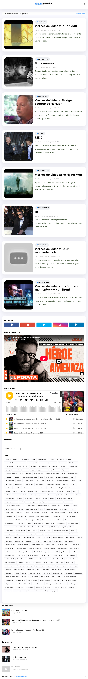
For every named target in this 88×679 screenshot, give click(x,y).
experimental (16, 495)
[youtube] (27, 325)
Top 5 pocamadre (18, 657)
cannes (21, 509)
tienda (44, 591)
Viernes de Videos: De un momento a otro (52, 250)
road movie (37, 541)
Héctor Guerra (9, 512)
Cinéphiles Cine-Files (47, 491)
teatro (23, 591)
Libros (71, 527)
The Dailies (65, 470)
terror (38, 591)
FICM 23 (59, 534)
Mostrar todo (80, 13)
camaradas (43, 463)
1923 (24, 495)
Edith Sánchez (52, 488)
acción (75, 505)
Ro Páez (79, 537)
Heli (37, 212)
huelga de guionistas (59, 587)
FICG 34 (7, 495)
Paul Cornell (35, 576)
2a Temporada (9, 498)
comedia (33, 466)
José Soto (8, 569)
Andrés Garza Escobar (42, 516)
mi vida (25, 470)
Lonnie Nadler (9, 530)
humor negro (49, 477)
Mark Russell (58, 520)
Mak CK (17, 573)
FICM (21, 473)
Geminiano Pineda (71, 559)
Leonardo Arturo (56, 569)
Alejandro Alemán (33, 491)
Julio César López (19, 569)
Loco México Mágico (19, 610)
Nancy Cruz (68, 573)
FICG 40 (60, 495)
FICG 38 (38, 498)
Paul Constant (70, 537)
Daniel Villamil (20, 527)
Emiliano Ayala (9, 559)
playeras (16, 591)
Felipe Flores (31, 527)
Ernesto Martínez (45, 559)
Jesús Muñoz (50, 566)
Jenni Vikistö (40, 566)
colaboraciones (20, 523)
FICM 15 (59, 502)
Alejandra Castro (32, 530)
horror (42, 480)
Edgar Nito (40, 534)
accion (40, 133)
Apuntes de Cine (75, 544)
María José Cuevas (34, 573)
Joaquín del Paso (62, 566)
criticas (51, 459)
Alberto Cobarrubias (37, 544)
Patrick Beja (25, 576)
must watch (60, 459)
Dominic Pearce (33, 555)
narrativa (8, 591)
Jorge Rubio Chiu (42, 470)
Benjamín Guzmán (49, 548)
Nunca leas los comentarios (65, 498)
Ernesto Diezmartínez (62, 480)
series (29, 523)
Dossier (68, 491)
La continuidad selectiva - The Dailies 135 (27, 630)
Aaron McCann (69, 541)
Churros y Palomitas (20, 676)
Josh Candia (17, 537)
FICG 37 (73, 509)
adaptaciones (43, 59)
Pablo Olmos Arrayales (12, 576)
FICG (36, 463)
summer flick (16, 470)
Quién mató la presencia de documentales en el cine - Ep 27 (35, 620)
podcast (68, 459)
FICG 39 (45, 498)
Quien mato (8, 484)
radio (41, 509)
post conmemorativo (62, 477)
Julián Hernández (29, 537)
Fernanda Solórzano (71, 534)
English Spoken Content (53, 484)
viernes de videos (10, 463)
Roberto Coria (9, 580)
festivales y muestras (11, 459)
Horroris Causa (48, 562)
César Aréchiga (9, 555)
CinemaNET (20, 534)
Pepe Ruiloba (45, 576)
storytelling (47, 541)
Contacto (83, 676)
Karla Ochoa (45, 569)
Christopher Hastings (40, 552)
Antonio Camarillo (43, 505)
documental (42, 96)
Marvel (24, 573)
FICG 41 (52, 498)
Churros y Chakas (73, 523)
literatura (29, 541)
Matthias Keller (57, 573)
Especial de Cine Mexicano (58, 512)
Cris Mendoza (73, 463)
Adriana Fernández (39, 488)
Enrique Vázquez (47, 520)
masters (28, 473)
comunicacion (22, 516)
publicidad (43, 502)
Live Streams (25, 459)
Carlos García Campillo (61, 530)
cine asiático (9, 523)
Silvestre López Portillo (69, 580)
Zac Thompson (73, 584)
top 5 (41, 477)
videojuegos (52, 591)
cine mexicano (43, 208)
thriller (74, 480)
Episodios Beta (21, 559)
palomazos (53, 463)
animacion (42, 22)
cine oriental (68, 502)
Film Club (54, 527)
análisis (31, 495)
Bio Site (75, 676)
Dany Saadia (63, 488)
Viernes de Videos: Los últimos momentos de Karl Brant (56, 288)
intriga (19, 480)
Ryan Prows (56, 580)
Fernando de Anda (58, 559)
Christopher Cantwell (25, 552)
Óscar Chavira (31, 505)
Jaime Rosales (28, 480)
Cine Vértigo (39, 484)
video (33, 459)
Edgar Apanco (29, 498)
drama (30, 463)
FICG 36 (78, 495)
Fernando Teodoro (43, 527)
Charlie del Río (61, 523)
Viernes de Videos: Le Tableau (56, 26)
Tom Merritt (68, 520)
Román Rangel (54, 470)
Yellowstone (29, 484)
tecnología (50, 480)
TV (23, 505)
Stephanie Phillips (10, 584)
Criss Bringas (30, 520)
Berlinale (19, 498)
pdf (80, 480)
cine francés (19, 587)
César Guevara (21, 555)
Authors (42, 530)
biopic (77, 520)
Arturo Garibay (9, 548)
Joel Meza (8, 537)
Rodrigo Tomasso (45, 580)
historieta (48, 587)
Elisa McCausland (70, 555)
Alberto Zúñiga (50, 544)
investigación (19, 541)
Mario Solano (66, 505)
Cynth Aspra (64, 552)
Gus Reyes (21, 562)
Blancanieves (44, 63)
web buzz (8, 477)
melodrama (72, 587)
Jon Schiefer (73, 566)
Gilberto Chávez (10, 562)
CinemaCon (51, 495)
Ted (20, 584)
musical (44, 512)
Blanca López (56, 505)
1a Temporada (69, 495)
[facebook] (11, 325)
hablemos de (35, 512)
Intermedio (15, 667)
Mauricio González (70, 516)
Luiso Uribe (8, 573)
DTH (38, 520)
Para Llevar (21, 463)
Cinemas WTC (54, 552)
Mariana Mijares (57, 516)
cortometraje (43, 170)
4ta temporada (9, 480)
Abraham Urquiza (23, 544)
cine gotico (29, 587)
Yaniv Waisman (61, 584)
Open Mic (65, 484)
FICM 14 (23, 491)
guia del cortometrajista (12, 505)
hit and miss (53, 466)
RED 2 (38, 137)
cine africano (9, 587)
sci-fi (72, 477)
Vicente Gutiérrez (38, 584)
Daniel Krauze (9, 527)
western (31, 516)
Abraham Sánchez (51, 509)
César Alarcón (75, 552)
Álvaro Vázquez (38, 523)
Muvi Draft (17, 477)
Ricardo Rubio (20, 530)
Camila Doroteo (74, 548)
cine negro (39, 587)
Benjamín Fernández (35, 548)
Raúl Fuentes (20, 520)
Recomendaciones (10, 509)
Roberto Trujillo (20, 580)
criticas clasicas (38, 473)
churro (63, 473)
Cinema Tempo (9, 534)
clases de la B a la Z (11, 502)
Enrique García (50, 534)
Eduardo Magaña (45, 555)
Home (69, 676)
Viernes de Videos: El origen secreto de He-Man (54, 102)
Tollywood (27, 584)
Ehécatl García (57, 555)
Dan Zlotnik (30, 534)
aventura (8, 488)
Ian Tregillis (63, 527)
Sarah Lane (8, 541)
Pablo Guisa (78, 573)
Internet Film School (11, 473)
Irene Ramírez (59, 562)
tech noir (30, 591)
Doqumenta (59, 491)
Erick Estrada (33, 559)
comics (7, 470)
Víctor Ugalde (50, 584)
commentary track (31, 502)
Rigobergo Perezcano (70, 576)
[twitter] (44, 325)
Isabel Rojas (9, 566)
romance (52, 502)
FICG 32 (73, 484)
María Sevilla (46, 573)
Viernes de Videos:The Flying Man (58, 174)
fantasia (8, 491)
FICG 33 (15, 491)
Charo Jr (73, 530)
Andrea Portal (50, 523)
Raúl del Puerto (56, 576)
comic (21, 502)
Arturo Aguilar (64, 509)
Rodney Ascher (32, 580)
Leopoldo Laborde (69, 569)
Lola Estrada (46, 537)
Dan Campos (39, 30)
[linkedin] (76, 325)
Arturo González (21, 548)
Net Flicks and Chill (22, 466)
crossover (19, 512)
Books (49, 530)
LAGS (38, 537)
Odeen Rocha (9, 520)
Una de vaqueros (74, 488)
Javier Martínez (19, 566)
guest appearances (31, 509)
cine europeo (73, 466)
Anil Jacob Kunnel (63, 544)
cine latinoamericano (52, 473)
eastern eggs (19, 484)
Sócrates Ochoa (10, 516)
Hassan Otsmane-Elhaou (33, 562)
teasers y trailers (73, 473)
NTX (37, 480)
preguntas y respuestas (30, 477)
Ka (38, 569)
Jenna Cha (30, 566)
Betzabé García (62, 548)
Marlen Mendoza (58, 537)
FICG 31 (75, 491)
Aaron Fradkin (58, 541)
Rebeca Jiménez (73, 512)
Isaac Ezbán (69, 562)
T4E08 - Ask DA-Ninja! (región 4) (24, 647)
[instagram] (60, 325)
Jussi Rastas (30, 569)
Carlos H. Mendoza (10, 552)
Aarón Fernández (10, 544)
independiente (41, 495)
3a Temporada (27, 488)
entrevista (17, 488)
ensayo (27, 512)
